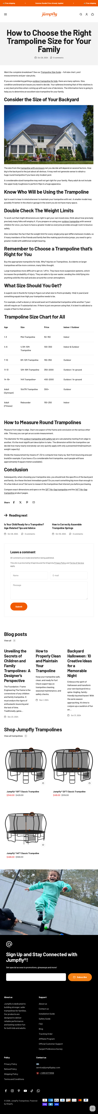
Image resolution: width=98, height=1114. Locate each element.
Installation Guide (47, 1013)
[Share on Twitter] (20, 502)
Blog (41, 1028)
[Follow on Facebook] (6, 1090)
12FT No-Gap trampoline (56, 489)
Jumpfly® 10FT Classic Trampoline (23, 791)
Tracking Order (46, 1033)
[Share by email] (33, 502)
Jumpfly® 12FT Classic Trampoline (69, 791)
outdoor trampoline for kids (45, 81)
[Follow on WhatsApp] (38, 1090)
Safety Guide (44, 1018)
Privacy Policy (60, 563)
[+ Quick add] (43, 783)
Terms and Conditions (14, 1079)
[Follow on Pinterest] (19, 1090)
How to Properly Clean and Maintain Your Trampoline (48, 660)
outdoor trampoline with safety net (39, 438)
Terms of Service (77, 563)
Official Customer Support (51, 1043)
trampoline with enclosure (32, 168)
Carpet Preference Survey (51, 1049)
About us (43, 1003)
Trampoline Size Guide (51, 72)
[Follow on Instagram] (12, 1090)
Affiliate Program (47, 1038)
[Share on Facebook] (13, 502)
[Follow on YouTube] (25, 1090)
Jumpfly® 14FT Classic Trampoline (23, 853)
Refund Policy (10, 1069)
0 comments (58, 57)
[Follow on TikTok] (32, 1090)
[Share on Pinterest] (27, 502)
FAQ (41, 1023)
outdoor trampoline (70, 221)
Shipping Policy (11, 1074)
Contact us (44, 1008)
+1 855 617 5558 (47, 1073)
